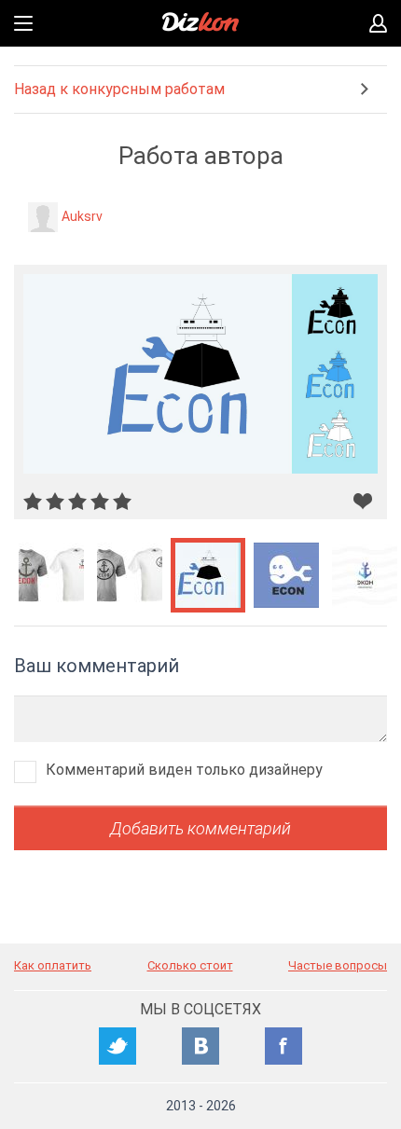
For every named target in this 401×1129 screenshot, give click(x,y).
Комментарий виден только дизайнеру (184, 769)
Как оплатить (52, 965)
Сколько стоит (190, 965)
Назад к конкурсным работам (119, 89)
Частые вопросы (337, 965)
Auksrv (82, 216)
